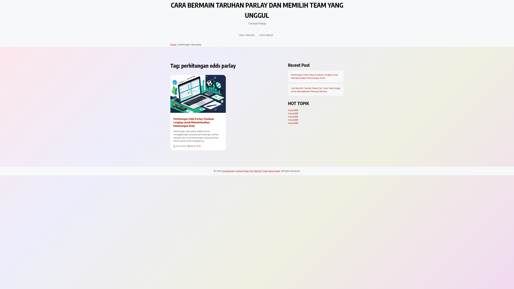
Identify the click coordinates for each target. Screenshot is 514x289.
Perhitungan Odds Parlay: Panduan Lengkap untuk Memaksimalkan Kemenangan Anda (193, 122)
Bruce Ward (181, 146)
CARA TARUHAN (247, 35)
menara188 (293, 110)
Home (173, 44)
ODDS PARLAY (266, 35)
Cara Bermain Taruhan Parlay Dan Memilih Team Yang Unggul (251, 171)
